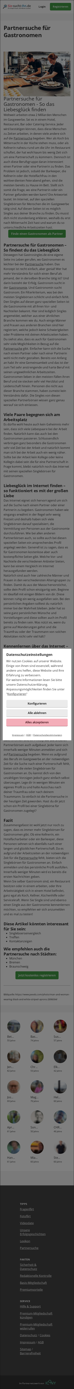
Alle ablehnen (37, 713)
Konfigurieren (16, 694)
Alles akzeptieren (37, 722)
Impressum (18, 735)
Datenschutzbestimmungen (47, 735)
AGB (28, 735)
